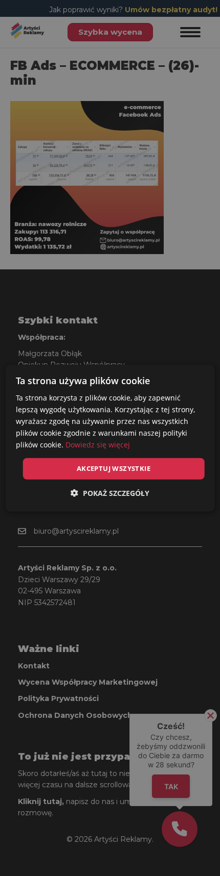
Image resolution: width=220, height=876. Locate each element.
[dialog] (110, 437)
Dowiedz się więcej (97, 444)
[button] (110, 493)
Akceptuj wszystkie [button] (113, 468)
